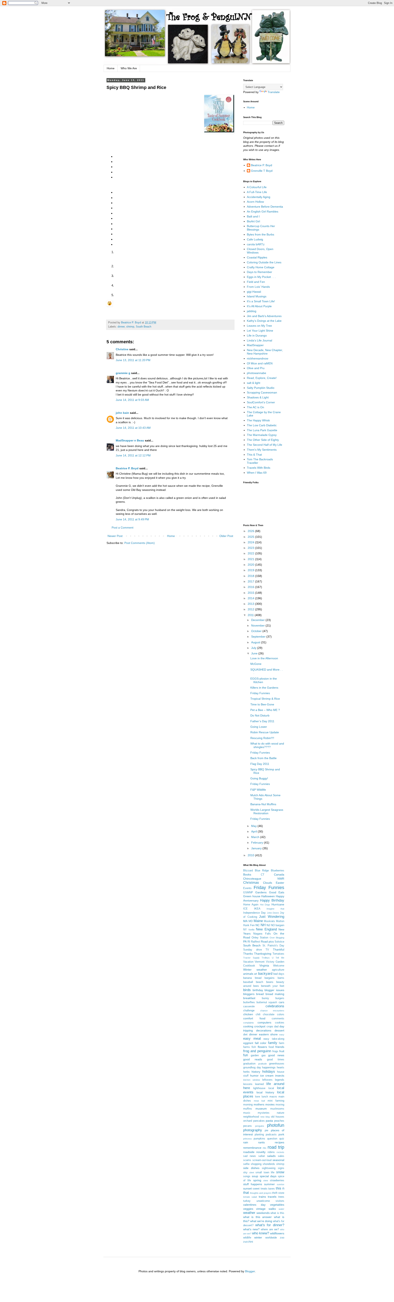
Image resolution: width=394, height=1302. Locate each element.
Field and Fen (256, 281)
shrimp (130, 326)
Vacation (248, 961)
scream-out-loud (261, 1160)
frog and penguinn (257, 1051)
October (256, 631)
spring (257, 1180)
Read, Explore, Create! (262, 378)
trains (262, 1196)
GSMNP (248, 892)
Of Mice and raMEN (260, 363)
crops (270, 1026)
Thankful (278, 949)
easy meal (252, 1038)
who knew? (260, 1233)
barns (281, 978)
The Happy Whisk (258, 420)
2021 (251, 559)
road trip (276, 1147)
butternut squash (267, 1002)
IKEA (257, 908)
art (255, 973)
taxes (271, 1188)
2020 (251, 564)
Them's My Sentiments (262, 449)
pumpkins (259, 1138)
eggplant (248, 1043)
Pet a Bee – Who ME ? (265, 710)
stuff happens (252, 1184)
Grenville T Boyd (262, 170)
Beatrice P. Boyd (127, 468)
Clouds (267, 882)
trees (281, 1196)
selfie (246, 1164)
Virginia (264, 965)
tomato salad (250, 1197)
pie (266, 1130)
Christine (122, 349)
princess (247, 1138)
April (254, 831)
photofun (275, 1125)
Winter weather (255, 969)
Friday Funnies (260, 693)
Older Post (226, 536)
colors (280, 1014)
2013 (251, 603)
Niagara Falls (262, 933)
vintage (261, 1208)
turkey (247, 1201)
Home (111, 68)
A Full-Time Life (257, 192)
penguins (259, 1126)
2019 (251, 570)
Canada (279, 874)
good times (275, 1059)
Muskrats (269, 921)
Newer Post (115, 536)
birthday (258, 990)
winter (258, 1237)
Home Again (250, 904)
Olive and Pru (256, 368)
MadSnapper (255, 345)
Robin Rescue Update (264, 732)
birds (247, 990)
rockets (280, 1152)
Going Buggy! (259, 778)
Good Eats (276, 892)
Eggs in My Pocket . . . (261, 277)
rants (261, 1142)
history (256, 1071)
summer (269, 1184)
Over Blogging (277, 937)
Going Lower (258, 726)
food (271, 1047)
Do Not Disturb (259, 715)
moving (280, 1104)
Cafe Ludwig (255, 239)
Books (247, 874)
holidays (268, 1071)
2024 (251, 542)
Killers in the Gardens (264, 687)
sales (281, 1156)
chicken (248, 1014)
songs (246, 1176)
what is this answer (257, 1217)
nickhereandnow (257, 358)
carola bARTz (256, 244)
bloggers (248, 994)
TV (267, 949)
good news (276, 1055)
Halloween (268, 896)
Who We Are (129, 68)
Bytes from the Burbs (260, 234)
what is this (277, 1213)
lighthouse (259, 1088)
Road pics (267, 941)
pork (281, 1134)
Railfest (255, 941)
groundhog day (252, 1067)
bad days (278, 973)
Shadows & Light (258, 397)
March (255, 837)
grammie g (123, 373)
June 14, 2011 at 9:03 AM (132, 399)
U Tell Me (278, 957)
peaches (279, 1120)
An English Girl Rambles (262, 211)
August (256, 642)
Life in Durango (257, 335)
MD (251, 921)
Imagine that (275, 908)
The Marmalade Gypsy (262, 435)
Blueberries (277, 870)
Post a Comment (122, 527)
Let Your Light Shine (260, 330)
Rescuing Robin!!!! (262, 738)
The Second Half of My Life (264, 444)
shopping (256, 1164)
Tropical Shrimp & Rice (265, 698)
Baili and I (253, 216)
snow (280, 1172)
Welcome (278, 965)
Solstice (279, 941)
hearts (280, 1067)
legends (279, 1079)
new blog (265, 1117)
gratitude (262, 1063)
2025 (251, 536)
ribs (264, 1148)
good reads (252, 1059)
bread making (275, 994)
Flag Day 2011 (259, 763)
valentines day (254, 1204)
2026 (251, 531)
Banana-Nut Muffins (263, 804)
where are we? (270, 1229)
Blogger (250, 1271)
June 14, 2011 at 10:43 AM (133, 427)
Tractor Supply (251, 957)
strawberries (277, 1180)
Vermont (260, 961)
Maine (258, 921)
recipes (279, 1142)
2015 (251, 592)
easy (281, 1034)
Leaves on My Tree (259, 325)
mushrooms (277, 1108)
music (246, 1112)
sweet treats (260, 1188)
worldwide (271, 1237)
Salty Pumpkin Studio (260, 387)
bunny (265, 998)
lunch (265, 1096)
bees (256, 986)
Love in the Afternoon (264, 658)
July (254, 647)
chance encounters (272, 1010)
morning (248, 1104)
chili (258, 1014)
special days (268, 1176)
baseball (248, 982)
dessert (279, 1030)
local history (265, 1092)
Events (247, 888)
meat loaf (259, 1101)
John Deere (273, 913)
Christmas (251, 883)
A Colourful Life (257, 187)
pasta (269, 1120)
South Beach (143, 326)
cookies (279, 1022)
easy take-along (273, 1038)
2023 (251, 547)
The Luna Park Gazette (262, 430)
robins (271, 1152)
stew (265, 1180)
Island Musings (256, 296)
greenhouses (276, 1063)
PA (245, 941)
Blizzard (248, 870)
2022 (251, 553)
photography (252, 1130)
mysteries (263, 1112)
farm (281, 1043)
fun (245, 1055)
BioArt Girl (253, 221)
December (258, 620)
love (257, 1096)
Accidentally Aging (258, 197)
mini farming (276, 1100)
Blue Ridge (262, 870)
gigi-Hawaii (254, 291)
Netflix (252, 929)
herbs (246, 1071)
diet (245, 1034)
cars (281, 1002)
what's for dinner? (269, 1225)
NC (257, 925)
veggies (248, 1208)
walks (272, 1208)
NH (263, 925)
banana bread (252, 978)
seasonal (278, 1160)
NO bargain (277, 925)
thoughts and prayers (260, 1193)
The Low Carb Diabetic (262, 425)
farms (246, 1047)
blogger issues (274, 990)
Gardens (261, 892)
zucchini (248, 1241)
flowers (262, 1046)
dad (276, 1026)
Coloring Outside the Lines (264, 262)
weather (249, 1213)
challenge (248, 1010)
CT (262, 874)
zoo (282, 1237)
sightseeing (268, 1168)
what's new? (251, 1229)
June (254, 653)
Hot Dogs (265, 904)
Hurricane (277, 904)
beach (259, 982)
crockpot (259, 1026)
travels (272, 1196)
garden (255, 1055)
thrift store (278, 1193)
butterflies (249, 1002)
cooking (248, 1026)
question (272, 1138)
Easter (280, 882)
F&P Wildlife (258, 789)
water (281, 1209)
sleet (251, 1172)
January (256, 848)
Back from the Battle (263, 758)
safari (261, 1156)
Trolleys (266, 957)
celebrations (275, 1006)
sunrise (280, 1184)
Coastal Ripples (257, 257)
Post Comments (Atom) (139, 543)
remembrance (252, 1147)
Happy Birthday (272, 900)
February (257, 842)
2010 (251, 855)
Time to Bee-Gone (262, 704)
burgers (279, 998)
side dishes (251, 1168)
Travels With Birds (258, 467)
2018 (251, 576)
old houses (277, 1116)
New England (266, 929)
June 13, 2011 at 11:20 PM (133, 360)
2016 (251, 587)
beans (269, 982)
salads (271, 1156)
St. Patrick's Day (273, 945)
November (258, 625)
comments (278, 1018)
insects (279, 1075)
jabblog (251, 311)
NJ (268, 925)
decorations (263, 1030)
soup (255, 1176)
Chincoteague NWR (263, 878)
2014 (251, 598)
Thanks (248, 953)
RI (248, 941)
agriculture (278, 969)
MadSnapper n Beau (130, 440)
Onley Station (260, 937)
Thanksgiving (262, 953)
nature (280, 1112)
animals (248, 973)
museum (261, 1108)
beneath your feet (272, 986)
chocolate (268, 1014)
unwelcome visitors (270, 1201)
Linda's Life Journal (259, 340)
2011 (251, 615)
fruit (281, 1051)
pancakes (259, 1120)
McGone (255, 663)
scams (247, 1160)
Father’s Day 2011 (262, 721)
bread (260, 994)
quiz (281, 1138)
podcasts (271, 1134)
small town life (264, 1172)
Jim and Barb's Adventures (264, 316)
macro (273, 1096)
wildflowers (277, 1233)
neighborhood (251, 1116)
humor (254, 1075)
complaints (248, 1022)
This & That (254, 454)
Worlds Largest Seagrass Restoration (266, 811)
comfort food (254, 1018)
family (272, 1043)
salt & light (253, 382)
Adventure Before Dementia (265, 206)
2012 (251, 609)
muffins (247, 1108)
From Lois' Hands (258, 286)
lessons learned (253, 1084)
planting (259, 1134)
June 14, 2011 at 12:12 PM (133, 455)
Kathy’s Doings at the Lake (264, 320)
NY (245, 929)
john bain (122, 412)
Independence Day (254, 912)
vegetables (277, 1204)
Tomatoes (278, 953)
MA (245, 921)
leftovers (267, 1079)
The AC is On (255, 407)
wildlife (247, 1237)
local (271, 1088)
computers (264, 1022)
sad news (249, 1156)
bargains (270, 978)
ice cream (267, 1075)
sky (245, 1172)
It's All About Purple (259, 306)
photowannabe (256, 373)
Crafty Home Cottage (260, 267)
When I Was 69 (257, 472)
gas (263, 1055)
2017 (251, 581)
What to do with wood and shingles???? (267, 745)
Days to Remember (259, 272)
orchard (247, 1120)
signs (281, 1168)
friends (279, 1046)
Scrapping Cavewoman (262, 392)
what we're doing (261, 1221)
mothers (259, 1104)
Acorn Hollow (255, 201)
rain (245, 1142)
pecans (247, 1126)
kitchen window (251, 1080)
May (254, 826)
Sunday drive (252, 949)
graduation (249, 1063)
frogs (275, 1051)
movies (270, 1104)
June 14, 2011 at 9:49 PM (132, 519)
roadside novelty (254, 1152)
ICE (245, 908)
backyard (265, 974)
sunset (247, 1188)
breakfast (249, 998)
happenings (269, 1067)
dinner (121, 326)
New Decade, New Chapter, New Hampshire (265, 351)
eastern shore (268, 1034)
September (258, 636)
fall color (261, 1043)
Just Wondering (271, 917)
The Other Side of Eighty (263, 439)
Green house (251, 896)
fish (254, 1047)
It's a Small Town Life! (261, 301)
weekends (263, 1212)
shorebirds (269, 1164)
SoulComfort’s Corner (261, 402)
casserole (249, 1006)
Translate (274, 92)
